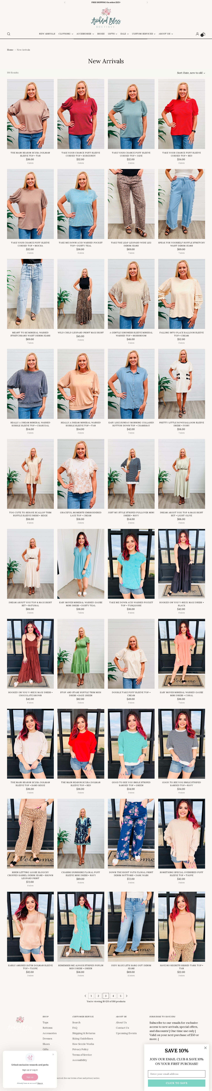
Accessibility (79, 1060)
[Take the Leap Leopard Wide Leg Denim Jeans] (131, 204)
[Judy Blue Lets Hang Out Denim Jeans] (131, 927)
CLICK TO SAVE (176, 1083)
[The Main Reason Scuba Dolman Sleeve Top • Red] (80, 744)
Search (76, 1022)
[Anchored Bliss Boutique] (106, 18)
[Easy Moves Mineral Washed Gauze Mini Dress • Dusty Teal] (80, 564)
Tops (45, 1022)
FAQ (74, 1027)
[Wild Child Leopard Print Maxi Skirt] (80, 294)
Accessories (50, 1033)
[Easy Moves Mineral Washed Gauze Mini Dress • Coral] (181, 654)
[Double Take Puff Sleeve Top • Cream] (131, 654)
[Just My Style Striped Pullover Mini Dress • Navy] (131, 474)
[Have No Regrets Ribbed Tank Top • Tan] (181, 927)
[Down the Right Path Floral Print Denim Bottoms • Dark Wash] (131, 834)
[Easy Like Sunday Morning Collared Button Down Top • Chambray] (131, 384)
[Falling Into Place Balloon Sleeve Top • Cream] (181, 294)
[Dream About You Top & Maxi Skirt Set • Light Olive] (181, 474)
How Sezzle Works (83, 1044)
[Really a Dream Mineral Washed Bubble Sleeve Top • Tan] (80, 384)
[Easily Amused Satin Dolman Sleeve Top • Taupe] (30, 927)
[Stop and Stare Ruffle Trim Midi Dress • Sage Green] (80, 654)
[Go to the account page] (197, 34)
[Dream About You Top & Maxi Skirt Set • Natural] (30, 564)
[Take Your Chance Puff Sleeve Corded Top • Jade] (131, 114)
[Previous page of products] (85, 996)
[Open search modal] (9, 34)
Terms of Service (82, 1054)
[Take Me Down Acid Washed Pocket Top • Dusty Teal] (80, 204)
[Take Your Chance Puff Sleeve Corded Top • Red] (181, 114)
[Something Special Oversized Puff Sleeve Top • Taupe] (181, 834)
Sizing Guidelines (82, 1038)
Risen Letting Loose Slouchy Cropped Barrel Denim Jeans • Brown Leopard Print (30, 875)
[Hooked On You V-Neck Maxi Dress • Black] (181, 564)
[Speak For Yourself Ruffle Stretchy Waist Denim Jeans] (181, 204)
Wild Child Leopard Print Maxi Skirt (81, 332)
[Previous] (65, 2)
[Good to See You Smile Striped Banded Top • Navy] (181, 744)
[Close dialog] (205, 1047)
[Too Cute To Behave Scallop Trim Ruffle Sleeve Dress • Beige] (30, 474)
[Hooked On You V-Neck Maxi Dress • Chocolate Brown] (30, 654)
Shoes (46, 1044)
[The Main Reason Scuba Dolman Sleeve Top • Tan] (30, 114)
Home (10, 49)
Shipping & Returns (83, 1033)
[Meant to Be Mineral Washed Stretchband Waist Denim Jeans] (30, 294)
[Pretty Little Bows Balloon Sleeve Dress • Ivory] (181, 384)
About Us (121, 1022)
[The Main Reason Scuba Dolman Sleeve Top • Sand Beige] (30, 744)
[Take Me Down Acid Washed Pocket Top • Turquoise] (131, 564)
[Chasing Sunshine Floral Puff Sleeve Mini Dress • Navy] (80, 834)
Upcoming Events (126, 1033)
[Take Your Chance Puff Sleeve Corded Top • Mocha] (30, 204)
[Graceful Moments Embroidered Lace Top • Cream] (80, 474)
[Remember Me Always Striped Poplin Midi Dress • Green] (80, 927)
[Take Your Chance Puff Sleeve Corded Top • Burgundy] (80, 114)
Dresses (47, 1038)
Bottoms (47, 1027)
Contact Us (122, 1027)
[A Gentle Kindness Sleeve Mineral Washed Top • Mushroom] (131, 294)
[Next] (147, 2)
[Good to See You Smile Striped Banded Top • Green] (131, 744)
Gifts (45, 1049)
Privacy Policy (80, 1049)
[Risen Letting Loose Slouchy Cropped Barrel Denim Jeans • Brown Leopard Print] (30, 834)
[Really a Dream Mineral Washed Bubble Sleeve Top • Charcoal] (30, 384)
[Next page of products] (126, 996)
